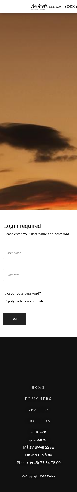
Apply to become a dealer (25, 301)
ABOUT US (38, 421)
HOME (38, 387)
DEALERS (38, 410)
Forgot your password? (23, 293)
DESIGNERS (38, 398)
